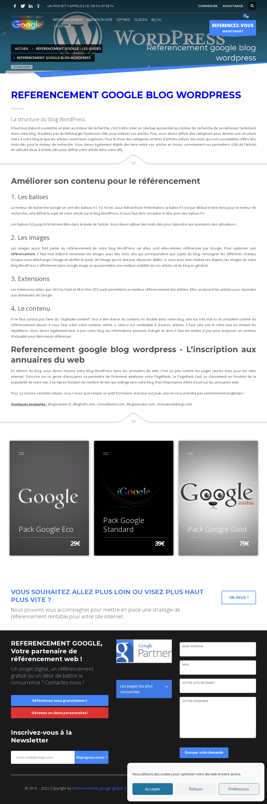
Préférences (238, 789)
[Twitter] (23, 6)
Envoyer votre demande (204, 752)
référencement (23, 254)
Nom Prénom (192, 646)
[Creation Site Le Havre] (38, 6)
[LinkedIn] (30, 6)
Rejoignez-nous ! (91, 757)
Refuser (196, 789)
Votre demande (195, 701)
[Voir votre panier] (247, 17)
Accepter (152, 789)
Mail (185, 664)
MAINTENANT (232, 27)
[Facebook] (15, 6)
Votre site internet (198, 683)
